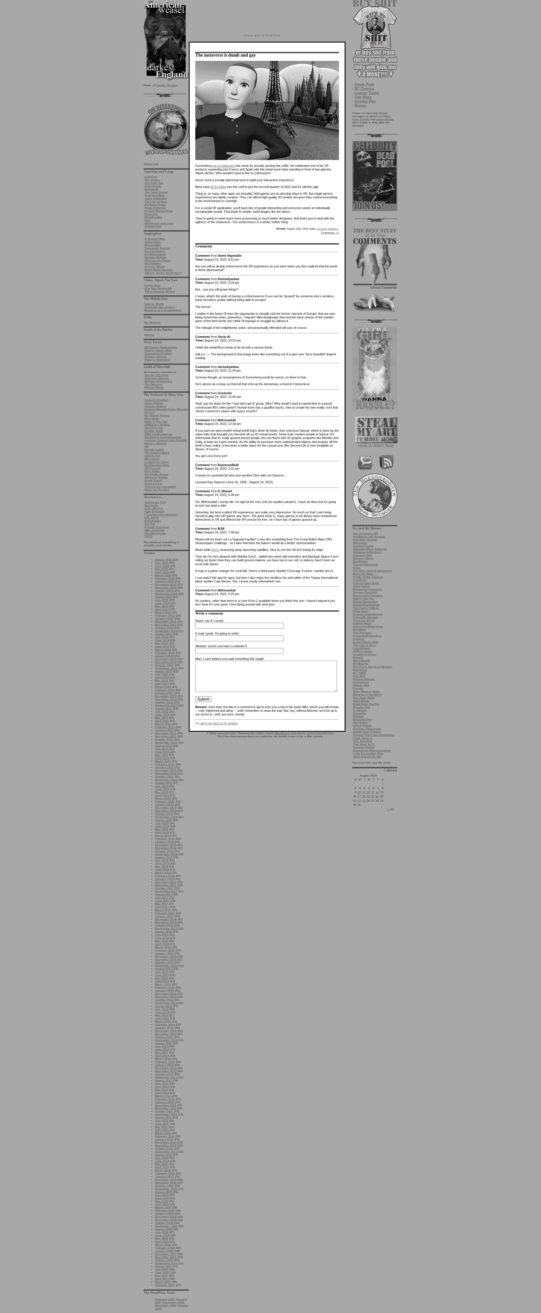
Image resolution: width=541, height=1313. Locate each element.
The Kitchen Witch (157, 452)
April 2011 (162, 1130)
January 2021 (164, 767)
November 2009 (166, 1182)
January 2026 (164, 581)
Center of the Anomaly (368, 576)
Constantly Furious (157, 248)
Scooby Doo (365, 101)
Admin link (151, 163)
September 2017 (166, 891)
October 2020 (164, 776)
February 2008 (165, 1247)
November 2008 (166, 1219)
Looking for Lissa (156, 461)
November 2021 (166, 736)
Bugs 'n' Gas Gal (156, 421)
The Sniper (360, 722)
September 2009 (166, 1188)
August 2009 (163, 1192)
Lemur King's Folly (366, 642)
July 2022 (161, 711)
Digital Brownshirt (365, 601)
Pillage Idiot (361, 685)
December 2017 (166, 882)
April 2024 (162, 646)
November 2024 (166, 624)
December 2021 (166, 733)
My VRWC (359, 673)
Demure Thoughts (365, 592)
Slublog (358, 716)
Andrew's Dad (362, 555)
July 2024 (161, 637)
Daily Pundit (153, 186)
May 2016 (161, 940)
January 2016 (164, 953)
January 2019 (164, 841)
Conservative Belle (366, 583)
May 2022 (161, 717)
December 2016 (166, 919)
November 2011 (165, 1108)
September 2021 (166, 742)
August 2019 (163, 820)
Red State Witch (364, 697)
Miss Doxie (152, 458)
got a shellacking (223, 165)
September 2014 (166, 1002)
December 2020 (166, 770)
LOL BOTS (152, 517)
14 (377, 792)
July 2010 (161, 1157)
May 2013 (161, 1052)
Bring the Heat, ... (365, 573)
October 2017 (164, 888)
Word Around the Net (367, 756)
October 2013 (164, 1037)
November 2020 (166, 773)
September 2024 (166, 631)
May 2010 (161, 1164)
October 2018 (164, 851)
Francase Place (364, 620)
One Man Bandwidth (158, 288)
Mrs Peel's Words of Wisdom (372, 666)
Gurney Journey (156, 356)
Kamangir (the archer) (159, 307)
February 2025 (165, 615)
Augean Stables (155, 406)
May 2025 (161, 606)
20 (372, 796)
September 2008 (166, 1226)
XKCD (148, 536)
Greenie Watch (155, 266)
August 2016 (163, 931)
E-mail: (200, 633)
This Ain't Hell (362, 741)
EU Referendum (155, 254)
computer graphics (327, 228)
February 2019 (165, 838)
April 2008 (162, 1241)
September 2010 (166, 1151)
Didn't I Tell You (363, 598)
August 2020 (163, 782)
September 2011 (166, 1114)
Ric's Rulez (152, 471)
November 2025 (166, 587)
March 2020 (163, 798)
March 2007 (163, 1281)
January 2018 (164, 878)
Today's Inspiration (157, 359)
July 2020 (161, 786)
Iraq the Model (154, 303)
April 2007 (162, 1278)
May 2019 (161, 829)
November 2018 (166, 848)
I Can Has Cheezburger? (161, 514)
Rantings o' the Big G (367, 694)
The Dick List (154, 427)
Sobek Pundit (362, 725)
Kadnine (358, 638)
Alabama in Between (367, 552)
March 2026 (163, 575)
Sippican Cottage (156, 477)
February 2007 (165, 1285)
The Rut (150, 523)
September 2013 (166, 1040)
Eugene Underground (367, 614)
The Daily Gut (154, 183)
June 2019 (162, 826)
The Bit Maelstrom (365, 564)
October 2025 (164, 590)
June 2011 (162, 1123)
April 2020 (162, 795)
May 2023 (161, 680)
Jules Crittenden (156, 198)
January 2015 (164, 990)
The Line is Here (156, 201)
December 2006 (173, 1302)
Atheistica (360, 542)
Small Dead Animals (158, 269)
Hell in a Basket (155, 443)
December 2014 (166, 993)
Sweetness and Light (159, 223)
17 (359, 796)
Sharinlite (359, 713)
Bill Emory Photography (161, 347)
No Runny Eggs (155, 204)
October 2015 (164, 962)
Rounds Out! (361, 707)
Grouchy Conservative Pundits (166, 440)
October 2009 (164, 1185)
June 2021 (162, 751)
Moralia (358, 657)
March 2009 (163, 1207)
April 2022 (162, 720)
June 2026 (162, 565)
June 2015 (162, 975)
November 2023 (166, 662)
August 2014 (163, 1006)
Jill (147, 446)
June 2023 (162, 677)
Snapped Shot (362, 719)
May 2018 (161, 866)
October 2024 (164, 627)
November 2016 (166, 922)
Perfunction (361, 682)
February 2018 (165, 875)
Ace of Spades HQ (365, 533)
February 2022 (165, 727)
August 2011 (163, 1117)
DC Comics (364, 89)
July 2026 (161, 562)
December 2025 (166, 584)
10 (359, 792)
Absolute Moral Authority (370, 549)
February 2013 (165, 1061)
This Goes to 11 (363, 744)
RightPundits (153, 217)
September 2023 (166, 668)
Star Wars (362, 97)
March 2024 (163, 649)
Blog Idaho (152, 418)
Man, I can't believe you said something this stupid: (229, 658)
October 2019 (164, 813)
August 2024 (163, 634)
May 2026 (161, 569)
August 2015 (163, 968)
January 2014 (164, 1027)
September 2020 (166, 779)
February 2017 (165, 913)
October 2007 (164, 1260)
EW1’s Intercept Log (158, 434)
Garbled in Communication (163, 437)
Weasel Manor (154, 387)
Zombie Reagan (166, 85)
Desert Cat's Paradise (368, 595)
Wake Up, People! (157, 489)
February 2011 (165, 1136)
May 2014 (161, 1015)
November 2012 (166, 1071)
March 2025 (163, 612)
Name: (199, 620)
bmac (357, 567)
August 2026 (163, 559)
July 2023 (161, 674)
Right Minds (361, 700)
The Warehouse (155, 533)
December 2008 (166, 1216)
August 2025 (163, 596)
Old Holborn (153, 263)
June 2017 (162, 900)
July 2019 (161, 823)
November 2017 (166, 885)
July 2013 (161, 1046)
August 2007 (163, 1266)
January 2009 (164, 1213)
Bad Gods (151, 505)
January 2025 (164, 618)
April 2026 (162, 572)
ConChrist (360, 580)
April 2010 (162, 1167)
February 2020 (165, 801)
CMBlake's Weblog (157, 424)
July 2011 (161, 1120)
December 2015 (166, 956)
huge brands (360, 119)
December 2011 (165, 1105)
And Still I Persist (365, 539)
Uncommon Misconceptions (372, 750)
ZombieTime (153, 226)
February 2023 (165, 689)
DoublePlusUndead (366, 604)
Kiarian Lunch (154, 449)
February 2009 (165, 1210)
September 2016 (166, 928)
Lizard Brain (361, 648)
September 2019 (166, 817)
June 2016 (162, 937)
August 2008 (163, 1229)
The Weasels (153, 384)
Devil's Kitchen (155, 251)
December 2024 (166, 621)
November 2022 (166, 699)
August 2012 (163, 1080)
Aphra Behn (153, 241)
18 (363, 796)
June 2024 (162, 640)
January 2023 (164, 693)
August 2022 (163, 708)
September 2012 (166, 1077)
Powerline (151, 214)
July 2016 (161, 934)
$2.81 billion (218, 186)
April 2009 (162, 1204)
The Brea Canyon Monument (372, 570)
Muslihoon (360, 669)
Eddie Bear (360, 611)
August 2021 (163, 745)
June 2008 (162, 1235)
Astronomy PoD (155, 502)
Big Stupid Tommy (157, 415)
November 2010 (166, 1145)
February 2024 (165, 652)
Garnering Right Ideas (368, 626)
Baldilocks (360, 561)
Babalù (149, 334)
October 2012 (164, 1074)
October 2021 (164, 739)
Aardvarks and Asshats (369, 536)
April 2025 (162, 609)
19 (368, 796)
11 (363, 792)
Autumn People (363, 545)
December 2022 (166, 696)
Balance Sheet (363, 558)
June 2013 (162, 1049)
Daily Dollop (361, 586)
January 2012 (164, 1102)
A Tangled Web (155, 238)
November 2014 (166, 996)
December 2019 (166, 807)
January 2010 (164, 1176)
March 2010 (163, 1170)
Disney (360, 105)
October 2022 (164, 702)
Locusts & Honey (364, 654)
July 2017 (161, 897)
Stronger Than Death (367, 728)
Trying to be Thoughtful (160, 486)
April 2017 (162, 906)
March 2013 (163, 1058)
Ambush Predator (156, 400)
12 (368, 792)
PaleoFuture (153, 520)
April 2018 (162, 869)
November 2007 (166, 1257)
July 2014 (161, 1009)
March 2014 (163, 1021)
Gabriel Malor (362, 623)
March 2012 (163, 1095)
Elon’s (215, 549)
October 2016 (164, 925)
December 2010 (166, 1142)
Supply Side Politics (367, 731)
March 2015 (163, 984)
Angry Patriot (154, 403)
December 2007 (166, 1254)
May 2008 (161, 1238)
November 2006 (166, 1305)
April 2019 (162, 832)
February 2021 (165, 764)
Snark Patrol (153, 480)
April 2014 (162, 1018)
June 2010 (162, 1161)
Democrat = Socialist (367, 589)
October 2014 (164, 999)
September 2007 (166, 1263)
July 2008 (161, 1232)
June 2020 (162, 789)
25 (363, 800)
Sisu (148, 220)
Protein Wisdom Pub (158, 210)
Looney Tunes (366, 93)
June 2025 (162, 603)
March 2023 (163, 686)
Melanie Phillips (156, 257)
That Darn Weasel (157, 378)
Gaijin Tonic (153, 285)
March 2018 (163, 872)
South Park (364, 84)
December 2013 (166, 1030)
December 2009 (166, 1179)
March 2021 (163, 761)
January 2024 (164, 655)
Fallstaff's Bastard (365, 617)
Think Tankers (363, 738)
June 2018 (162, 863)
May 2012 (161, 1089)
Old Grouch (152, 468)
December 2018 (166, 844)
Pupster (358, 688)
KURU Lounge (362, 651)
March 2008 (163, 1244)
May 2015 (161, 978)
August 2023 (163, 671)
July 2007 (161, 1269)
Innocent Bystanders (367, 635)
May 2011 (161, 1126)
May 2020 (161, 792)
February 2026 (165, 578)
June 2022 (162, 714)
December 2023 (166, 658)
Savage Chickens (157, 527)
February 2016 (165, 950)
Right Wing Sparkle (366, 704)
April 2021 (162, 758)
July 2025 (161, 600)
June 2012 (162, 1086)
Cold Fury (151, 176)
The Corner (152, 179)
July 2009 (161, 1195)
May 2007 (161, 1275)
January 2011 (164, 1139)
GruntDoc (359, 629)
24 (359, 800)
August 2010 (163, 1154)
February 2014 (165, 1024)
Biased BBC (153, 245)
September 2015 (166, 965)
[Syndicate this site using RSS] (386, 469)
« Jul (390, 808)
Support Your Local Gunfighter (373, 735)
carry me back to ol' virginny (218, 723)
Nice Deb (359, 676)
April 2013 (162, 1055)
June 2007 (162, 1272)
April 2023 (162, 683)
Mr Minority (360, 663)
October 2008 (164, 1223)
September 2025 (166, 593)
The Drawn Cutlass (366, 607)
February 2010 (165, 1173)
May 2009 (161, 1201)
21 (377, 796)
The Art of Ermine (156, 375)
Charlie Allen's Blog (158, 350)
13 (372, 792)
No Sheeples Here (157, 465)
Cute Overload (154, 511)
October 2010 (164, 1148)
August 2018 (163, 857)
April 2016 (162, 944)
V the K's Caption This (368, 753)
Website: (201, 646)
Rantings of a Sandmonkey (163, 310)
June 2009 (162, 1198)
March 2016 (163, 947)
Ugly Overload (154, 530)
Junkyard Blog (155, 195)
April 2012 (162, 1092)
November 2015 (166, 959)
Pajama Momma (364, 679)
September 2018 (166, 854)
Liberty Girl (152, 455)
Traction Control (364, 747)
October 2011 (164, 1111)
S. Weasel (360, 710)
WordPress (282, 733)
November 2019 (166, 810)
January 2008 (164, 1250)
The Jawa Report (156, 192)
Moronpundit (361, 660)
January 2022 (164, 730)
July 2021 (161, 748)
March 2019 (163, 835)
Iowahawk (151, 189)
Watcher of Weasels (158, 381)
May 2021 (161, 755)
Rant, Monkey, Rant (366, 691)
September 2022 (166, 705)
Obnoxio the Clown (157, 260)
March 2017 (163, 909)
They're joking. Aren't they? (163, 272)
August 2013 (163, 1043)
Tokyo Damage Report (160, 291)
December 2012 (166, 1068)
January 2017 (164, 916)
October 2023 (164, 665)
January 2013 (164, 1064)
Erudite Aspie (154, 431)
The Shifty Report (156, 474)
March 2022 (163, 724)
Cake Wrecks (154, 508)
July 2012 (161, 1083)
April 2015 (162, 981)
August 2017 (163, 894)
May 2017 (161, 903)
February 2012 (165, 1099)
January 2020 (164, 804)
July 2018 (161, 860)
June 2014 (162, 1012)
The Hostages (362, 632)
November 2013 (166, 1033)
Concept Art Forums (158, 353)
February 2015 (165, 987)
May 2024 (161, 643)
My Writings (153, 322)
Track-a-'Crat (153, 483)
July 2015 (161, 971)
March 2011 (163, 1133)
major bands (384, 119)
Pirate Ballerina (155, 207)
